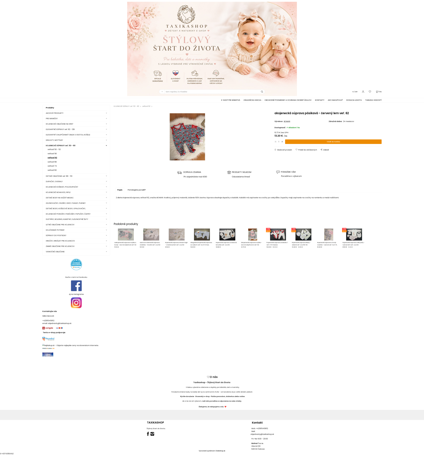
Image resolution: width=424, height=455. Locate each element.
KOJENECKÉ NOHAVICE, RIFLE (58, 192)
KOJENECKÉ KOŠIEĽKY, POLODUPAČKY (62, 187)
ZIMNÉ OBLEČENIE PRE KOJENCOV (60, 246)
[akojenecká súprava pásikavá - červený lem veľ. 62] (187, 136)
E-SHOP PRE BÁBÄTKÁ (230, 100)
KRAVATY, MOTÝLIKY (54, 140)
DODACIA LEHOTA (354, 100)
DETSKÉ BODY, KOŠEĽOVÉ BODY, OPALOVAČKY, (66, 208)
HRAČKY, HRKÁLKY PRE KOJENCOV (60, 241)
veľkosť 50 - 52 (54, 149)
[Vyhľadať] (161, 91)
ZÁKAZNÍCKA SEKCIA (252, 100)
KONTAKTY (319, 100)
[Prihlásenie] (363, 91)
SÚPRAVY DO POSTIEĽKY (56, 235)
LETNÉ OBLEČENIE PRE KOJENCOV (60, 224)
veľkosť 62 (52, 157)
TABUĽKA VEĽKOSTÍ (373, 100)
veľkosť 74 (52, 166)
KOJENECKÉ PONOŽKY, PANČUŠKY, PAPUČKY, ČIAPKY (68, 214)
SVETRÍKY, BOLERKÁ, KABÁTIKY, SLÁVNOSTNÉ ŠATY (67, 219)
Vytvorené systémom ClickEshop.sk (212, 451)
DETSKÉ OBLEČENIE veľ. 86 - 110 (59, 176)
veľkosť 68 (52, 162)
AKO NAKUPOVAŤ (335, 100)
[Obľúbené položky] (370, 91)
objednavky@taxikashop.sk (59, 323)
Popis (119, 190)
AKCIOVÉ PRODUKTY (54, 113)
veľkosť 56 (52, 153)
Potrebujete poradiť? (137, 190)
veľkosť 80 (52, 170)
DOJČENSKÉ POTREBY (55, 230)
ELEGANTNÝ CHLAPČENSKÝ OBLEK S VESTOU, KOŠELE (68, 134)
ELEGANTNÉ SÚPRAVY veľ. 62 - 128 (60, 129)
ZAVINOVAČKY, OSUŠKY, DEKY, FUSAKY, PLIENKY (66, 203)
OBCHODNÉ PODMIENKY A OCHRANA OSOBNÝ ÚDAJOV (288, 100)
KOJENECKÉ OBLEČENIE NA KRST (59, 124)
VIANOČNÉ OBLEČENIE (55, 251)
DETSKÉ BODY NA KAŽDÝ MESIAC (60, 197)
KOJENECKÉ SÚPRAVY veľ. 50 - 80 (60, 145)
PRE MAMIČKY (52, 118)
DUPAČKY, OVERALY (54, 181)
